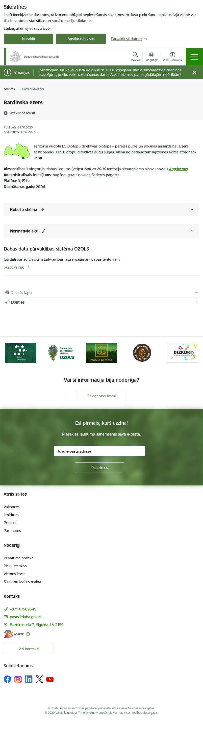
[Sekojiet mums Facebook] (7, 679)
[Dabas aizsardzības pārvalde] (34, 56)
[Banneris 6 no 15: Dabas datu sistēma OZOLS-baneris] (60, 352)
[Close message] (194, 72)
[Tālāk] (193, 353)
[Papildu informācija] (28, 634)
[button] (41, 209)
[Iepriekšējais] (10, 353)
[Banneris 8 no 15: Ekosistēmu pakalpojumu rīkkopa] (142, 352)
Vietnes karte (14, 573)
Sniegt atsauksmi (101, 396)
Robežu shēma (23, 209)
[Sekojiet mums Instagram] (18, 679)
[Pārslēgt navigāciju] (194, 56)
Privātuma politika (18, 558)
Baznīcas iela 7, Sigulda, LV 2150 (37, 624)
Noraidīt (28, 38)
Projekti (10, 522)
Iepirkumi (11, 514)
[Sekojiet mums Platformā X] (39, 679)
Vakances (12, 506)
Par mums (12, 530)
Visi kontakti (29, 649)
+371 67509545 (23, 609)
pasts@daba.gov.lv (25, 616)
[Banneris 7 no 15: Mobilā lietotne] (101, 352)
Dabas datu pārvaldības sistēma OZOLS (46, 249)
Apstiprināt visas (81, 38)
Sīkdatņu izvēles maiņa (22, 581)
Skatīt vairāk (14, 267)
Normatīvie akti (24, 231)
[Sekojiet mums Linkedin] (28, 679)
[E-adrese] (14, 634)
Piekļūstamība (15, 566)
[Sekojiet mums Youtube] (50, 679)
